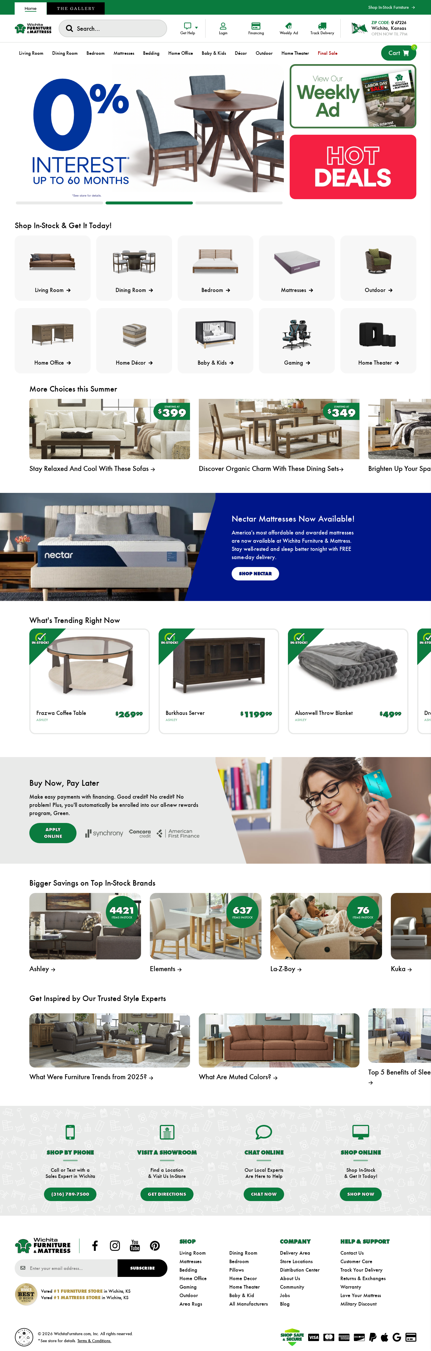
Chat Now (264, 1194)
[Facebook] (95, 1246)
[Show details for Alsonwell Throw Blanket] (348, 665)
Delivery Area (295, 1253)
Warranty (350, 1287)
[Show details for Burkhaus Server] (219, 665)
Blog (285, 1304)
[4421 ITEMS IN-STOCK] (85, 925)
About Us (290, 1278)
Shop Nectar (255, 573)
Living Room (192, 1253)
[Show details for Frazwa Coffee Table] (89, 665)
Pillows (236, 1270)
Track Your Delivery (361, 1270)
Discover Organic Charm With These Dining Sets (269, 468)
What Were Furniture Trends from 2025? (89, 1076)
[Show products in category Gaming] (297, 334)
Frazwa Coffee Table (61, 712)
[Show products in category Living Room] (53, 262)
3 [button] (239, 202)
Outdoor (188, 1295)
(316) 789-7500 (70, 1194)
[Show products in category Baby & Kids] (216, 334)
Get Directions (167, 1194)
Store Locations (296, 1261)
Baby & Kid (241, 1295)
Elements (163, 968)
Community (292, 1287)
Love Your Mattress (360, 1295)
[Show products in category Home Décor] (134, 334)
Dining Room (243, 1253)
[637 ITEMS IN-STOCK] (206, 925)
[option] (149, 131)
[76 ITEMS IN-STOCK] (326, 925)
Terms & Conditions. (94, 1340)
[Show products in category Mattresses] (297, 262)
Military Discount (358, 1304)
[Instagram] (115, 1246)
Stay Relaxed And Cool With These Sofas (89, 468)
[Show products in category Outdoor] (378, 262)
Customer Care (356, 1261)
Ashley (42, 720)
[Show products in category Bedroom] (216, 262)
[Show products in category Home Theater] (378, 334)
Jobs (285, 1295)
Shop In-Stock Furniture (388, 7)
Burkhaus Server (185, 712)
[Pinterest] (154, 1246)
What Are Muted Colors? (236, 1076)
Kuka (399, 968)
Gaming (188, 1287)
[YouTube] (135, 1246)
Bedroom (239, 1261)
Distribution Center (300, 1270)
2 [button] (149, 202)
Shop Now (360, 1194)
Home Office (193, 1278)
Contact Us (352, 1253)
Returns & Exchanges (363, 1278)
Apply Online (53, 833)
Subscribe (142, 1268)
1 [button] (59, 202)
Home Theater (244, 1287)
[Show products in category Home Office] (53, 334)
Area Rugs (190, 1304)
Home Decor (243, 1278)
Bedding (188, 1270)
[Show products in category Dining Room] (134, 262)
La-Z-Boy (283, 968)
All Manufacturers (248, 1304)
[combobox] (113, 28)
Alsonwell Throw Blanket (324, 712)
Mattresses (190, 1261)
